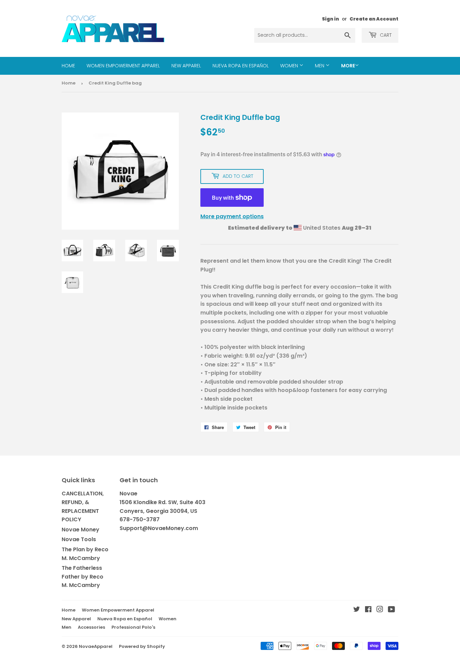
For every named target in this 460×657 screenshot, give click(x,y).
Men (320, 65)
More (348, 65)
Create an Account (374, 19)
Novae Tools (79, 539)
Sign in (330, 19)
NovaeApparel (95, 646)
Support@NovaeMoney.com (159, 528)
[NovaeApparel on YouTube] (391, 610)
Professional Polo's (133, 627)
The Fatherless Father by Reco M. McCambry (82, 576)
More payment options (232, 216)
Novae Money (80, 529)
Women (289, 65)
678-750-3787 (140, 519)
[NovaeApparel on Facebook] (368, 610)
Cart (385, 35)
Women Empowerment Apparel (123, 65)
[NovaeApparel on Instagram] (379, 610)
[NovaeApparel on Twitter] (356, 610)
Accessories (91, 627)
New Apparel (186, 65)
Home (68, 65)
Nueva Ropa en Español (240, 65)
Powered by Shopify (142, 646)
